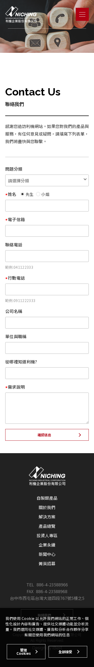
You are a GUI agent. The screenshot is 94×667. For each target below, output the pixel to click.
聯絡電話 (13, 244)
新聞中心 (47, 554)
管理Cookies (23, 651)
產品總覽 (47, 526)
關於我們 (47, 507)
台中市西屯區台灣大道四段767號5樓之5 (47, 598)
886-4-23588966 (52, 584)
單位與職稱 (16, 336)
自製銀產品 (47, 498)
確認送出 (44, 434)
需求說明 (16, 386)
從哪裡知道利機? (21, 361)
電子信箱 (16, 219)
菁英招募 (47, 563)
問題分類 (13, 168)
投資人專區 (47, 535)
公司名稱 (13, 311)
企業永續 (47, 545)
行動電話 (16, 277)
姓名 (12, 194)
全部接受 (65, 651)
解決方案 (47, 517)
